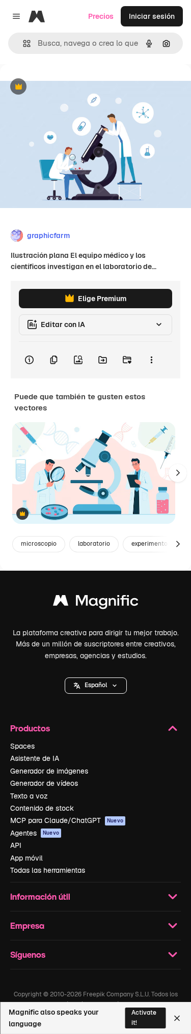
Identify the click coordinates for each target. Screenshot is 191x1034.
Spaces (22, 746)
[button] (96, 685)
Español (96, 685)
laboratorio (94, 544)
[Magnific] (96, 603)
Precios (101, 16)
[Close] (177, 1018)
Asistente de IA (34, 758)
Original (65, 87)
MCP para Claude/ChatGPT (66, 820)
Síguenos (27, 954)
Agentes (34, 833)
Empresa (27, 925)
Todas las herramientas (47, 870)
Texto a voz (29, 796)
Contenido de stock (42, 808)
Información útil (40, 896)
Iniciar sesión (152, 16)
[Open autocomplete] (23, 43)
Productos (30, 728)
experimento (149, 544)
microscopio (39, 544)
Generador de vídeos (44, 783)
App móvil (26, 858)
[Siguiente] (178, 473)
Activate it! (143, 1017)
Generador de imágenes (49, 771)
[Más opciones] (151, 360)
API (15, 845)
